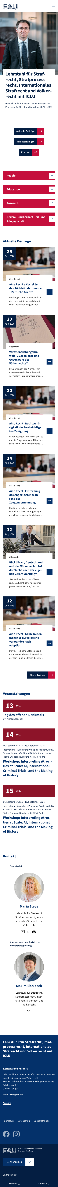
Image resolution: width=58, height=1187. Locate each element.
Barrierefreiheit (41, 1121)
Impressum (8, 1121)
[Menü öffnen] (53, 7)
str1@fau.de (23, 932)
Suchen (41, 1183)
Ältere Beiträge (38, 675)
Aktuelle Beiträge (25, 131)
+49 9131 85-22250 (28, 932)
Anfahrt (7, 1103)
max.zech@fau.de (28, 1011)
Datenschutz (24, 1121)
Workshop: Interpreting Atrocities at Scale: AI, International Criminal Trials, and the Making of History (28, 768)
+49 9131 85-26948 (34, 932)
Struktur (13, 1183)
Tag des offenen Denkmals (23, 714)
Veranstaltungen (25, 141)
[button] (29, 175)
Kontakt (25, 152)
